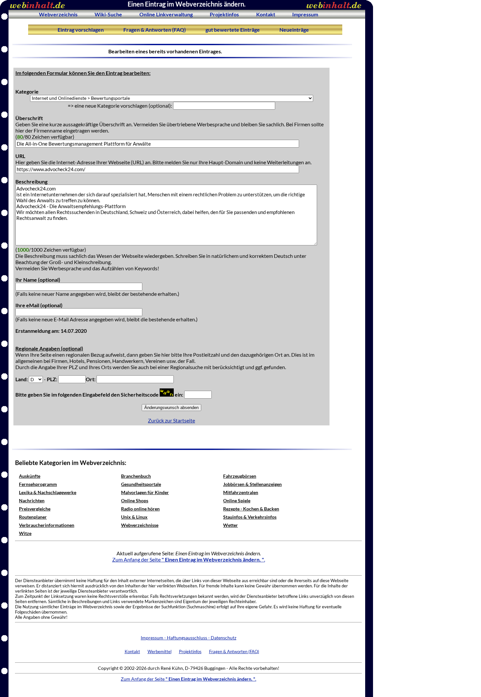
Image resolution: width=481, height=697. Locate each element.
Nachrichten (32, 500)
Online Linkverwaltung (166, 14)
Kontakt (265, 14)
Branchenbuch (136, 476)
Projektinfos (224, 14)
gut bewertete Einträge (233, 30)
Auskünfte (29, 476)
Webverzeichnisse (139, 525)
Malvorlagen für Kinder (145, 492)
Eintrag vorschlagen (81, 30)
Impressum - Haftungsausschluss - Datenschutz (188, 637)
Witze (25, 533)
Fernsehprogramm (38, 484)
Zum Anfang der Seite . (188, 559)
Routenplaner (33, 517)
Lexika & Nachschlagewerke (47, 492)
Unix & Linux (134, 517)
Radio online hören (140, 508)
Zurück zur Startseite (171, 420)
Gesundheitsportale (141, 484)
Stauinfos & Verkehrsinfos (249, 517)
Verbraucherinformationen (46, 525)
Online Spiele (236, 500)
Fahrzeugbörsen (239, 476)
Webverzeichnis (58, 14)
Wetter (230, 525)
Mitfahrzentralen (240, 492)
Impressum (305, 14)
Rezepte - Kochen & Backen (251, 508)
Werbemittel (159, 651)
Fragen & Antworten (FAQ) (154, 30)
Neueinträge (294, 30)
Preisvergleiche (34, 508)
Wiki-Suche (108, 14)
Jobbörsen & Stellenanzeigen (252, 484)
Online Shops (134, 500)
